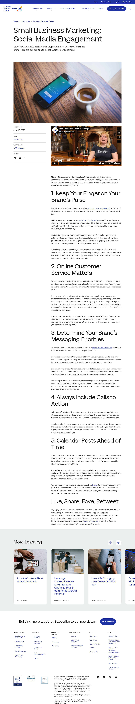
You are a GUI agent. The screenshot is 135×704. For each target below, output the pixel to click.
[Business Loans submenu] (37, 10)
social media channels (88, 220)
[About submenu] (100, 10)
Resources (26, 21)
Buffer (95, 485)
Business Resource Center (43, 21)
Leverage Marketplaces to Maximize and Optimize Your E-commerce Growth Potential (65, 586)
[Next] (118, 543)
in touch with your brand (98, 208)
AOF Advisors (19, 148)
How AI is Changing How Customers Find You (104, 581)
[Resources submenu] (51, 10)
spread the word (91, 521)
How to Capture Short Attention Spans (30, 580)
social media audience (102, 348)
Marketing (18, 139)
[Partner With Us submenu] (88, 10)
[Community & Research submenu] (68, 10)
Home (16, 21)
